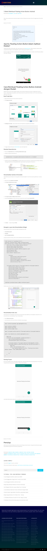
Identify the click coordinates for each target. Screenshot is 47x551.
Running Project (16, 38)
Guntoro (19, 13)
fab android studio (11, 453)
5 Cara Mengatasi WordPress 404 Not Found (12, 482)
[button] (34, 3)
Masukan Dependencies (17, 34)
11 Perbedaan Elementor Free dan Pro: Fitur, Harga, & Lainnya (15, 497)
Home (5, 6)
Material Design (30, 452)
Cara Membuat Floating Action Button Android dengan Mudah (24, 32)
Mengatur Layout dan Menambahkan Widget (20, 36)
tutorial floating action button (27, 454)
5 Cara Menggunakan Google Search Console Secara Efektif (15, 479)
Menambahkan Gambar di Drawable (19, 35)
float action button (21, 453)
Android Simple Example (13, 452)
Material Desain (27, 48)
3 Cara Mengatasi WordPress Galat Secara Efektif (13, 476)
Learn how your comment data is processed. (25, 465)
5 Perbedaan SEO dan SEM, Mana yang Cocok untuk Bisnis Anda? (16, 500)
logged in (9, 463)
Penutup (15, 39)
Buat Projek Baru (16, 33)
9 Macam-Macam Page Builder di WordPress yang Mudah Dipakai (16, 492)
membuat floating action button (11, 454)
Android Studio (17, 146)
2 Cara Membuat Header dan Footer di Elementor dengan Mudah (16, 489)
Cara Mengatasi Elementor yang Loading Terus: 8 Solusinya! (15, 487)
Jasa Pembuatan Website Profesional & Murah (19, 549)
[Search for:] (20, 470)
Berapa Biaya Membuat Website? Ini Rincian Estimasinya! (14, 484)
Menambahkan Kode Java (18, 37)
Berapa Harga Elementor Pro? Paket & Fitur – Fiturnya (14, 494)
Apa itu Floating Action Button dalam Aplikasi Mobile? (22, 31)
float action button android (33, 453)
